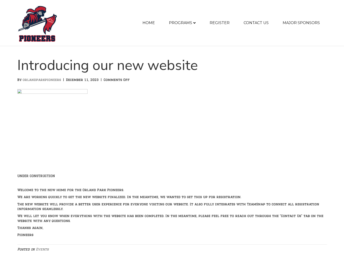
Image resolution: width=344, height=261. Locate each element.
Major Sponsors (301, 23)
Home (149, 23)
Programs (180, 23)
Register (220, 23)
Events (42, 249)
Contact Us (256, 23)
